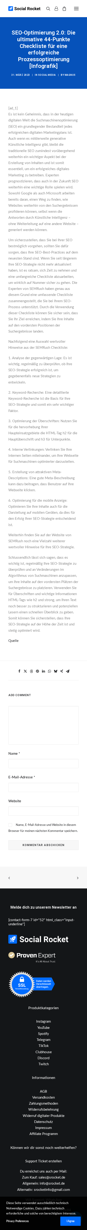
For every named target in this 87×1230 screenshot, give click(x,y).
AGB (43, 1091)
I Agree (70, 1221)
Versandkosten (43, 1097)
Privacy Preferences (17, 1221)
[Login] (54, 8)
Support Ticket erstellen (43, 1161)
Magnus (70, 75)
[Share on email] (68, 671)
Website (14, 801)
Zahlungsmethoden (43, 1103)
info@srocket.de (52, 1183)
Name (14, 753)
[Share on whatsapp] (49, 671)
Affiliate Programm (43, 1134)
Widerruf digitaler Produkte (43, 1116)
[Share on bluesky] (55, 671)
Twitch (44, 1064)
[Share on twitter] (25, 671)
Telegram (43, 1040)
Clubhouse (43, 1052)
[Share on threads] (31, 671)
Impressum (43, 1128)
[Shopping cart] (62, 8)
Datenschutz (43, 1122)
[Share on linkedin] (43, 671)
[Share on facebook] (19, 671)
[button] (76, 8)
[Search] (46, 8)
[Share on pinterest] (37, 671)
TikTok (44, 1046)
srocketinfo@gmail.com (52, 1190)
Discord (43, 1058)
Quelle (13, 641)
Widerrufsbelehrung (43, 1109)
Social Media (47, 75)
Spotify (43, 1034)
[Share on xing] (61, 671)
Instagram (43, 1021)
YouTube (43, 1028)
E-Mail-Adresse (21, 777)
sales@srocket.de (52, 1177)
